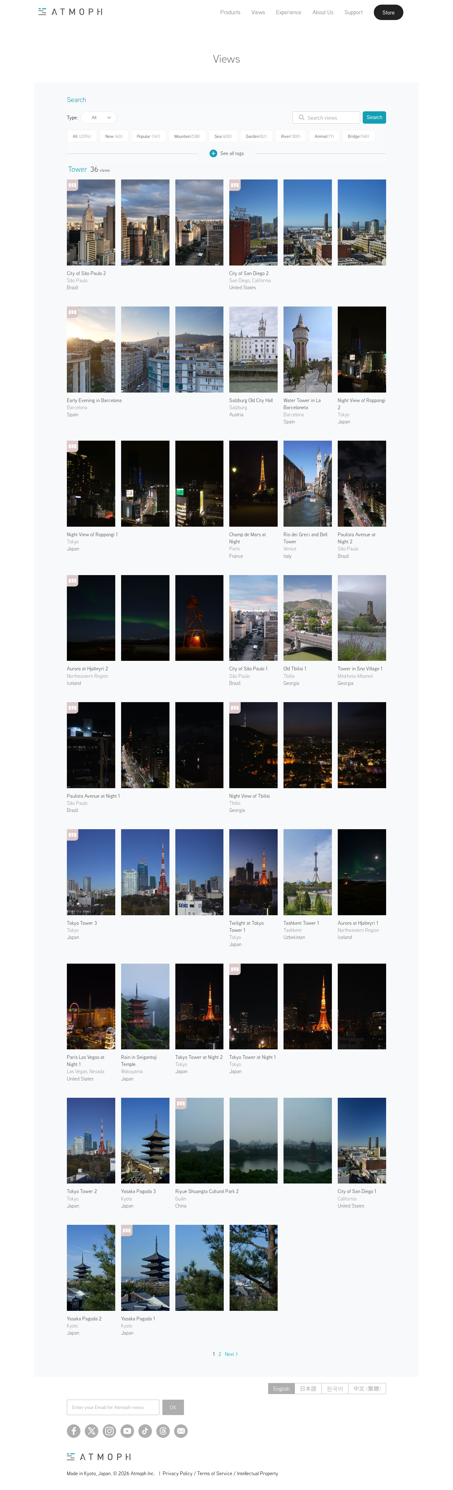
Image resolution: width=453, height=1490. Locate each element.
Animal (324, 136)
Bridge (358, 136)
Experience (288, 12)
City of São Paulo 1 (248, 668)
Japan (344, 421)
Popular (148, 136)
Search (374, 117)
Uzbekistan (294, 937)
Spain (72, 414)
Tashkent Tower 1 (301, 923)
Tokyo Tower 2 (82, 1191)
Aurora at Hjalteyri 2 (87, 668)
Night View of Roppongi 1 (92, 534)
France (236, 556)
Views (258, 12)
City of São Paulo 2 (86, 273)
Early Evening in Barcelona (94, 400)
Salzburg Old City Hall (251, 400)
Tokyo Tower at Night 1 (252, 1057)
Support (354, 12)
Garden (256, 136)
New (114, 136)
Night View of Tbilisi (249, 796)
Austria (236, 414)
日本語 (308, 1388)
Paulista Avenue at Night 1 (93, 796)
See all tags (232, 153)
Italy (288, 556)
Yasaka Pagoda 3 (138, 1191)
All (94, 117)
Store (388, 12)
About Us (322, 12)
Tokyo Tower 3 (82, 923)
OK (173, 1407)
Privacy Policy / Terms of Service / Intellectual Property (220, 1473)
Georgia (237, 810)
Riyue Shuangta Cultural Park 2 (207, 1191)
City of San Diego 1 (357, 1191)
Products (230, 12)
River (290, 136)
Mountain (187, 136)
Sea (223, 136)
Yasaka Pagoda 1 (138, 1318)
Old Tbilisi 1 (295, 668)
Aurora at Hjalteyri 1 (358, 923)
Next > (231, 1354)
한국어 (335, 1388)
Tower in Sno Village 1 (360, 668)
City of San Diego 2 (249, 273)
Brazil (72, 287)
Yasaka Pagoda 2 (84, 1318)
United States (242, 287)
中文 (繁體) (367, 1388)
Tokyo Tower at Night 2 (199, 1057)
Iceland (74, 683)
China (180, 1206)
